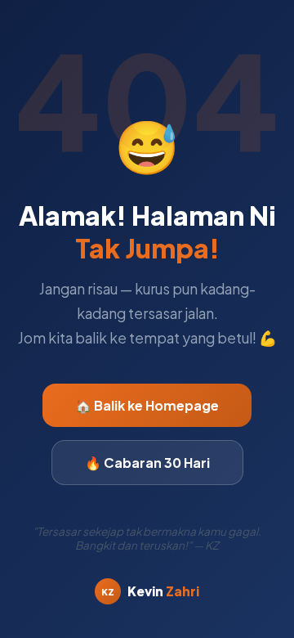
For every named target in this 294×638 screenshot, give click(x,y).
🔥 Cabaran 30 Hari (147, 462)
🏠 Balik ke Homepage (147, 405)
